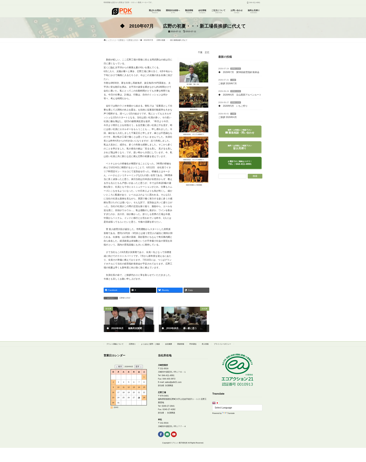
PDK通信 (192, 344)
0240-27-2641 (168, 406)
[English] (213, 403)
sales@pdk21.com (173, 382)
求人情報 (205, 344)
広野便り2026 (235, 68)
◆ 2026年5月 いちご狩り (233, 106)
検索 (255, 176)
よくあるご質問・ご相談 (150, 344)
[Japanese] (217, 403)
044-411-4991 (168, 375)
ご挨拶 (233, 80)
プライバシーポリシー (222, 344)
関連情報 (180, 344)
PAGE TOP (355, 445)
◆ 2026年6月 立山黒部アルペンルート (239, 94)
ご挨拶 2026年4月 (227, 117)
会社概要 (168, 344)
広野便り (132, 344)
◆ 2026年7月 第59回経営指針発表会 (238, 72)
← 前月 (119, 366)
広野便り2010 (124, 298)
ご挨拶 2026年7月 (227, 83)
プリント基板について (115, 344)
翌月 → (139, 366)
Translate (231, 413)
